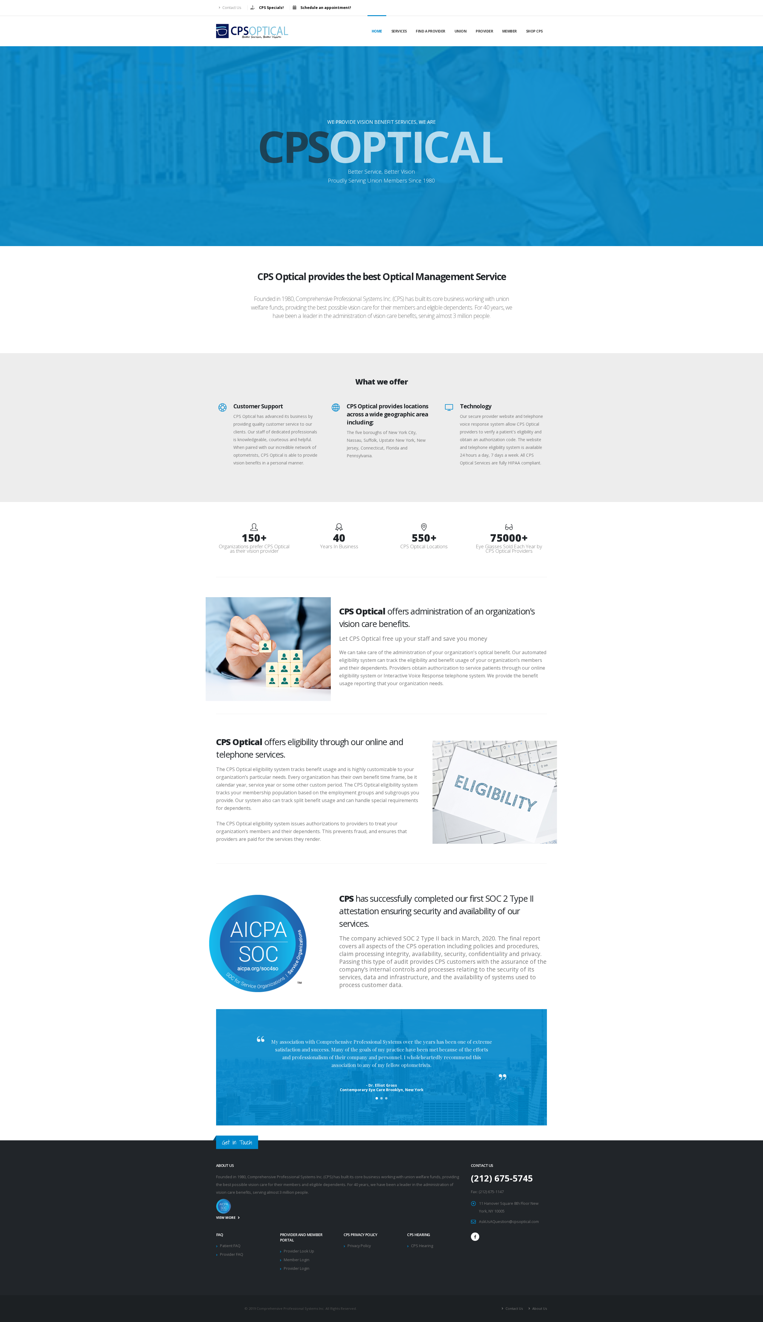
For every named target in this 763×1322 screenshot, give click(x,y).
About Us (539, 1308)
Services (399, 31)
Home (377, 31)
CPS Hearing (422, 1245)
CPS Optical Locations (424, 546)
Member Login (296, 1259)
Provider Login (296, 1268)
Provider (484, 31)
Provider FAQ (231, 1254)
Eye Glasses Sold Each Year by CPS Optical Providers (509, 548)
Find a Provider (430, 31)
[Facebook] (475, 1237)
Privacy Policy (359, 1245)
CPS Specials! (271, 7)
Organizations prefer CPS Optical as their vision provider (254, 548)
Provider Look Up (299, 1251)
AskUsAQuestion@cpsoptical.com (509, 1221)
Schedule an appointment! (325, 7)
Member (509, 31)
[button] (376, 1098)
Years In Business (339, 546)
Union (461, 31)
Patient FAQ (230, 1245)
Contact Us (231, 7)
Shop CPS (534, 31)
